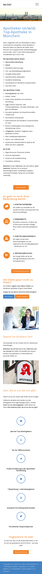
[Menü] (36, 4)
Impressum (6, 571)
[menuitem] (36, 4)
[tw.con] (17, 4)
